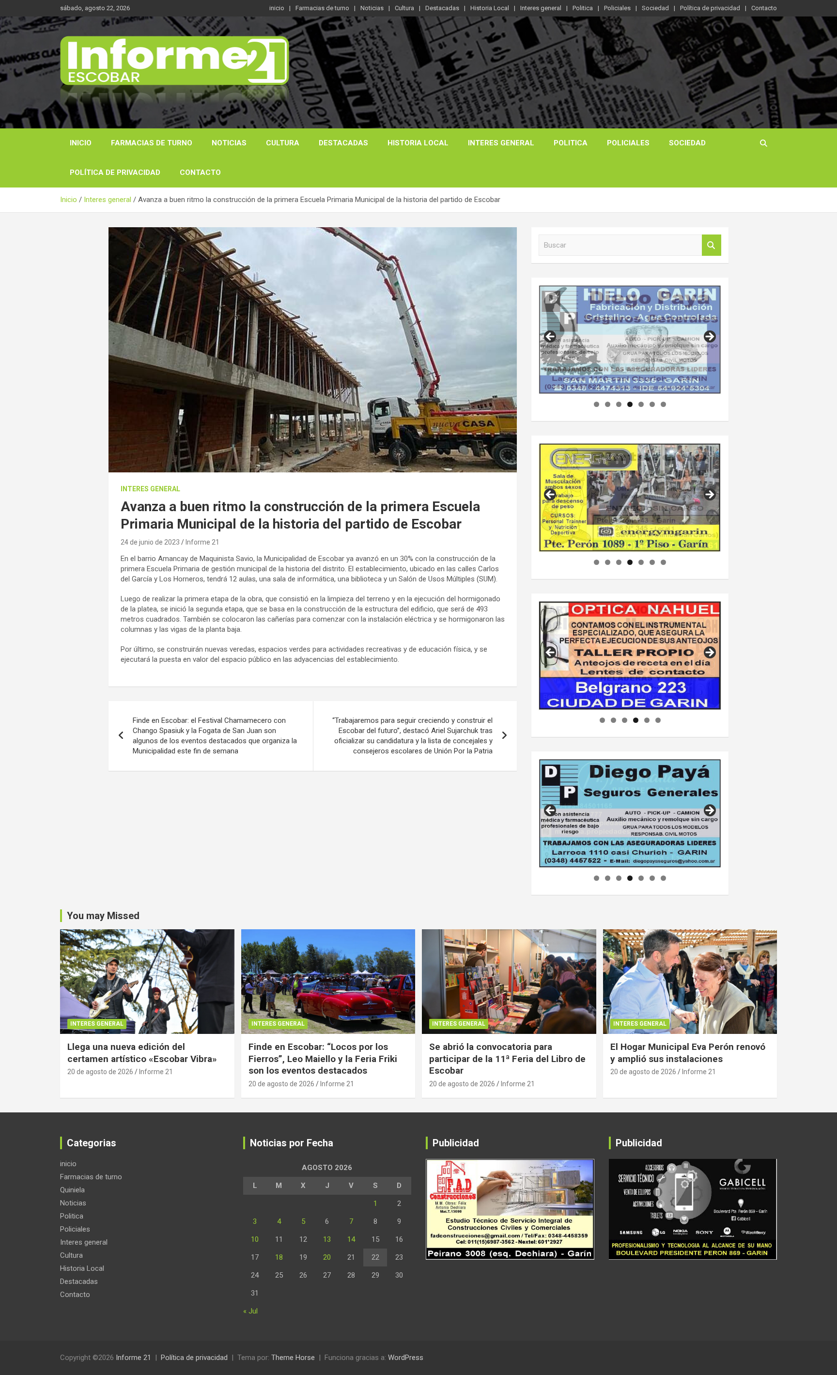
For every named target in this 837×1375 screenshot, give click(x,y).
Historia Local (489, 8)
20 (327, 1257)
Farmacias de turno (322, 8)
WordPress (405, 1357)
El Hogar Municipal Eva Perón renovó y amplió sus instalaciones (687, 1052)
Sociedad (655, 8)
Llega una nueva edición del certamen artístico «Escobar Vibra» (142, 1052)
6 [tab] (652, 404)
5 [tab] (641, 404)
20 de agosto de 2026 (100, 1072)
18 (279, 1257)
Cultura (404, 8)
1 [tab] (596, 404)
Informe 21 (202, 542)
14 (351, 1239)
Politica (583, 8)
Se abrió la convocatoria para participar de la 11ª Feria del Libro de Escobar (507, 1058)
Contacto (764, 8)
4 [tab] (630, 404)
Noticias (372, 8)
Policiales (617, 8)
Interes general (540, 8)
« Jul (250, 1311)
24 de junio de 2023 (150, 542)
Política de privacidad (710, 8)
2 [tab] (607, 404)
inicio (276, 8)
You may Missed (103, 916)
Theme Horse (293, 1357)
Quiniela (72, 1190)
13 (327, 1239)
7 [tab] (663, 404)
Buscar (711, 245)
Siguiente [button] (709, 337)
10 (255, 1239)
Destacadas (442, 8)
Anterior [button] (550, 337)
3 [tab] (618, 404)
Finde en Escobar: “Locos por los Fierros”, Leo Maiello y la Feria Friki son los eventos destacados (322, 1058)
